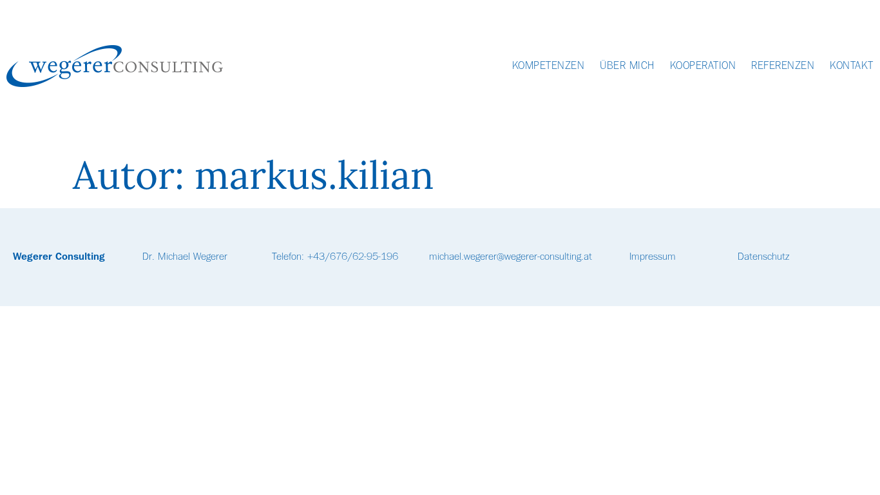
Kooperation (703, 66)
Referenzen (782, 66)
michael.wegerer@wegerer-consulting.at (510, 257)
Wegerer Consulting (59, 257)
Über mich (627, 66)
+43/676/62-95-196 (352, 257)
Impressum (652, 257)
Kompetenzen (548, 66)
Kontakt (852, 66)
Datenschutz (763, 257)
